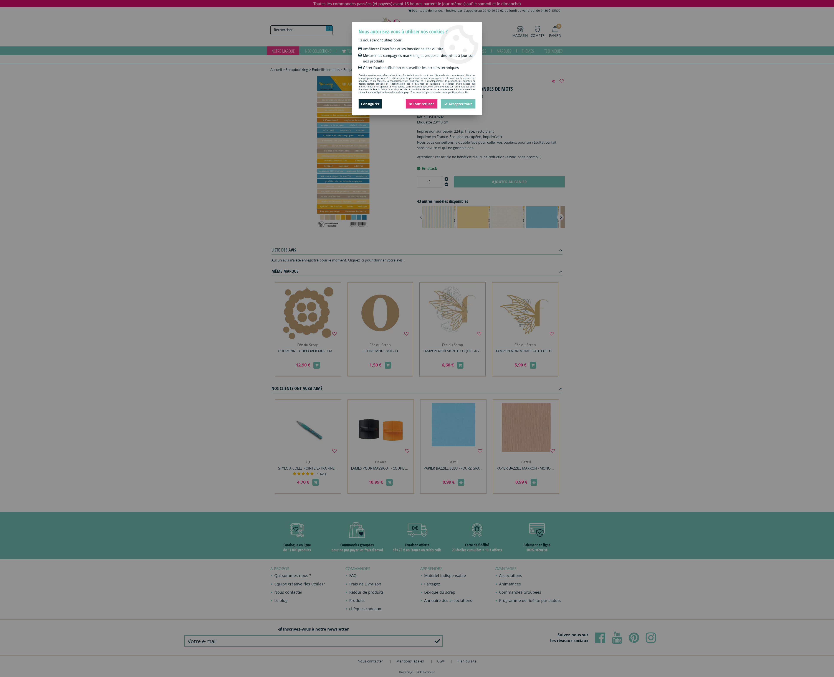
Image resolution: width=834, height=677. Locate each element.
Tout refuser (423, 104)
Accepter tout (460, 104)
